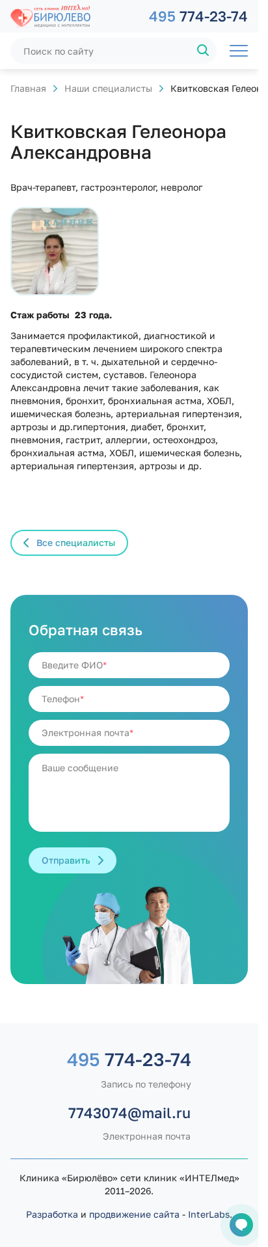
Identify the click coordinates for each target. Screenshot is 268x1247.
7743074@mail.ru (129, 1112)
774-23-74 (198, 16)
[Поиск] (204, 51)
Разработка (52, 1214)
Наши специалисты (108, 88)
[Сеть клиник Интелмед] (73, 16)
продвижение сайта (134, 1214)
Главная (28, 88)
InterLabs (209, 1214)
